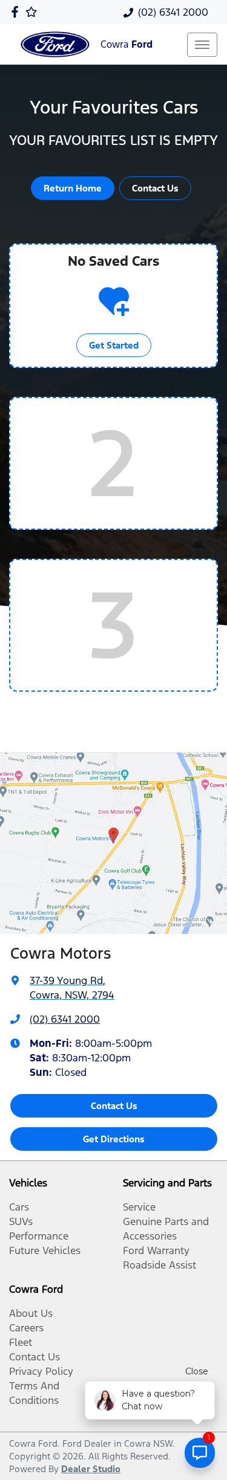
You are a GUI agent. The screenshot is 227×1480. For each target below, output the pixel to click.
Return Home (73, 188)
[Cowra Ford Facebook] (17, 12)
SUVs (21, 1221)
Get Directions (114, 1139)
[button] (202, 45)
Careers (26, 1327)
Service (139, 1207)
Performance (38, 1236)
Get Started (114, 345)
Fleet (20, 1342)
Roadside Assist (159, 1265)
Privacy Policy (41, 1371)
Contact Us (155, 188)
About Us (31, 1313)
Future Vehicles (45, 1250)
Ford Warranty (156, 1250)
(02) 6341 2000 (173, 12)
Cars (19, 1207)
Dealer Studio (90, 1469)
